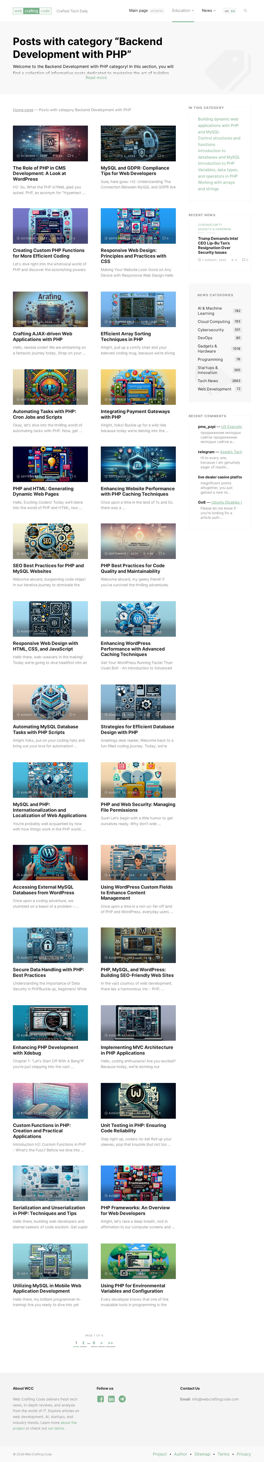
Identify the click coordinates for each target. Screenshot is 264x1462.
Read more (96, 77)
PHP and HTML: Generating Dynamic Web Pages (43, 491)
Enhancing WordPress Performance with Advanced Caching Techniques (133, 649)
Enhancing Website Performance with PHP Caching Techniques (138, 491)
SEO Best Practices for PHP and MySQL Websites (48, 568)
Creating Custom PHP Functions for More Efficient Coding (49, 253)
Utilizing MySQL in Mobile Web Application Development (47, 1288)
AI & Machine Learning (210, 311)
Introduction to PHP (216, 163)
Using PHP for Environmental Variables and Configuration (133, 1288)
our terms (56, 1428)
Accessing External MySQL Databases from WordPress (43, 889)
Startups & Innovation (208, 370)
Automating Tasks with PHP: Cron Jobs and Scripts (44, 414)
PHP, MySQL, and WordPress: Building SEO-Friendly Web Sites (137, 972)
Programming (210, 359)
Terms (223, 1454)
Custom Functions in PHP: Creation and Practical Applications (42, 1131)
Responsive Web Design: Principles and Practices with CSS (133, 256)
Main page (146, 10)
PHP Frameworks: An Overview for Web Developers (135, 1210)
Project (160, 1454)
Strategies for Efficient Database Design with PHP (137, 729)
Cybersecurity (210, 224)
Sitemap (202, 1454)
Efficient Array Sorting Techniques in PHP (126, 336)
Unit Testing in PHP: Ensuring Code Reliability (133, 1128)
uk (227, 11)
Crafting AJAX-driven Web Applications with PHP (42, 336)
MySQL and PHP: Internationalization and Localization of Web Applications (50, 810)
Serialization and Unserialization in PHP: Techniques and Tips (49, 1210)
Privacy (244, 1454)
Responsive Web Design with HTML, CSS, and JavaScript (45, 646)
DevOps (205, 337)
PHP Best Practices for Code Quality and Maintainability (133, 568)
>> (110, 1343)
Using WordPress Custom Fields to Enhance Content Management (137, 892)
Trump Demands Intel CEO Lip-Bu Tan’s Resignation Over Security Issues (218, 245)
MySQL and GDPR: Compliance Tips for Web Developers (135, 170)
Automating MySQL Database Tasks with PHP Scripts (45, 729)
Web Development (215, 389)
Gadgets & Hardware (215, 228)
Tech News (206, 233)
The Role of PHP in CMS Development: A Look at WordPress (39, 173)
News (207, 10)
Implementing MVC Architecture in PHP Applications (137, 1050)
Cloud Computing (214, 321)
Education (181, 10)
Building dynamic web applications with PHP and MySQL (218, 125)
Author (180, 1454)
